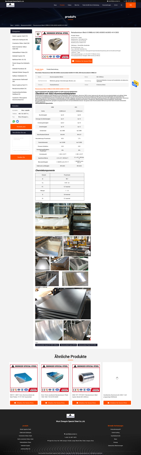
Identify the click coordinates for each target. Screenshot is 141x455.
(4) (20, 64)
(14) (19, 88)
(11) (19, 85)
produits (17, 25)
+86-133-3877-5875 (130, 1)
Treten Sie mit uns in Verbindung (90, 5)
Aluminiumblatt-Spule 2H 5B (68, 345)
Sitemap (115, 442)
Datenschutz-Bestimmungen (115, 445)
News (115, 439)
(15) (19, 59)
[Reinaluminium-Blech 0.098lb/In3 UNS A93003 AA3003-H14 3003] (55, 45)
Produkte (62, 5)
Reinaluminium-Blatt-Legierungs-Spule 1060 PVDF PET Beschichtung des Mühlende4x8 (116, 396)
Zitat (131, 5)
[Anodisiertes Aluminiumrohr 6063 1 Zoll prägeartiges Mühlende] (86, 378)
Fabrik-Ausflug (115, 432)
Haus (55, 5)
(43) (20, 39)
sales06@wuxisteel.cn (114, 1)
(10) (19, 76)
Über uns (77, 5)
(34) (20, 43)
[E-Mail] (17, 121)
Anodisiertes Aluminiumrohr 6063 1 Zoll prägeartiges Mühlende (83, 396)
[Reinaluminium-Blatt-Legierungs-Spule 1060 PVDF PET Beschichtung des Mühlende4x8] (117, 378)
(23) (19, 52)
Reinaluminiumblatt (26, 25)
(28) (20, 80)
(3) (19, 93)
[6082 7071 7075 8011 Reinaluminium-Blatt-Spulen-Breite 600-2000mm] (55, 378)
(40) (19, 48)
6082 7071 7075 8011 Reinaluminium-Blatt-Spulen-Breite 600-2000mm (54, 396)
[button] (12, 384)
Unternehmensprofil (115, 429)
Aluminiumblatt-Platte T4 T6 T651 (87, 345)
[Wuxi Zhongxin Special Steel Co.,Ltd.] (10, 5)
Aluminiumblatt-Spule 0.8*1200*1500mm (47, 345)
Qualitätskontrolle (115, 435)
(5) (20, 72)
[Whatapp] (13, 121)
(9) (19, 68)
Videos (69, 5)
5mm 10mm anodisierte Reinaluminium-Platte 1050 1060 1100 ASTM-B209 (23, 396)
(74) (20, 36)
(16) (18, 56)
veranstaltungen (106, 5)
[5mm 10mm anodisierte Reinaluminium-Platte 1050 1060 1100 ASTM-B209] (24, 378)
